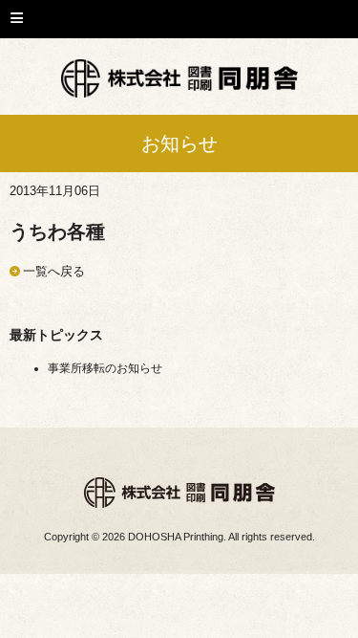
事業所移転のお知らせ (105, 368)
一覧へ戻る (54, 271)
